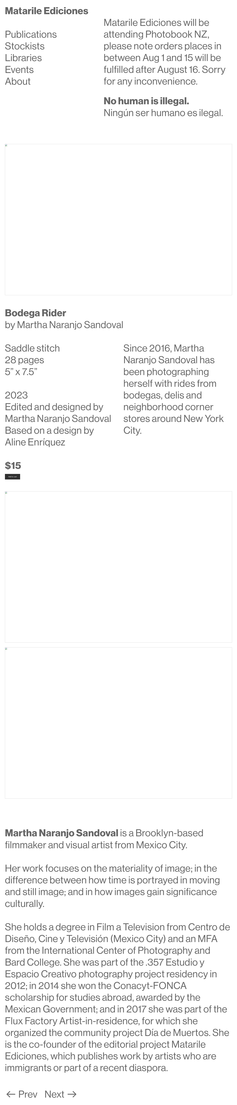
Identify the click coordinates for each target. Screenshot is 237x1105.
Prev (28, 1094)
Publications (31, 34)
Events (19, 69)
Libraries (23, 57)
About (18, 81)
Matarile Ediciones (46, 11)
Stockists (25, 46)
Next (55, 1094)
